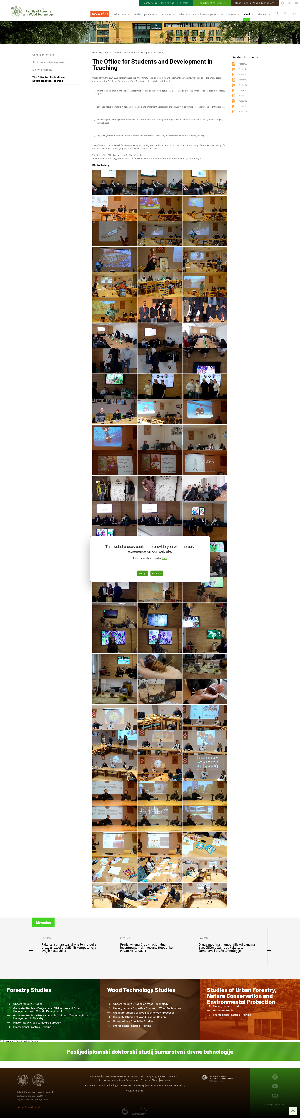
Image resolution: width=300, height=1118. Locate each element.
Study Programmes (144, 14)
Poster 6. (243, 90)
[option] (71, 946)
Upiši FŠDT (100, 14)
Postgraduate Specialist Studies (133, 1021)
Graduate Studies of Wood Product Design (139, 1017)
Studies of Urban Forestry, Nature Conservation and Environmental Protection (242, 995)
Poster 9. (243, 106)
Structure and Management (48, 62)
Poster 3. (243, 74)
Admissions (120, 14)
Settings (143, 573)
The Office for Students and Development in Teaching (48, 78)
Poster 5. (243, 85)
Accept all (157, 573)
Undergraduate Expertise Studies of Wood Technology (147, 1008)
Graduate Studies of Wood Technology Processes (144, 1012)
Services (231, 14)
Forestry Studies (29, 989)
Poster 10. (243, 111)
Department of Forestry (212, 2)
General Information (44, 54)
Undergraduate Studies (27, 1003)
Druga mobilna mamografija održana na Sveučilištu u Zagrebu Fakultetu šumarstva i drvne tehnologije (70, 947)
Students (166, 14)
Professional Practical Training (32, 1027)
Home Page (97, 52)
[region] (150, 559)
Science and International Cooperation (199, 14)
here (164, 558)
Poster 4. (243, 79)
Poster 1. (243, 63)
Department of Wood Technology (255, 2)
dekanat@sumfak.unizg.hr (29, 1107)
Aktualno (262, 14)
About (246, 14)
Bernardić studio (279, 1105)
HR (294, 14)
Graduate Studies (224, 1010)
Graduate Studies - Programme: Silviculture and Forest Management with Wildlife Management (47, 1009)
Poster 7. (243, 95)
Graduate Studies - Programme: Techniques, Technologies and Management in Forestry (52, 1017)
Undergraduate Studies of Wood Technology (140, 1003)
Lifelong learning (42, 69)
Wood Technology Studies (141, 989)
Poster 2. (243, 69)
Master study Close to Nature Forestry (166, 2)
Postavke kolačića (134, 1090)
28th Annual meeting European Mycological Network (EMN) (142, 946)
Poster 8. (243, 100)
